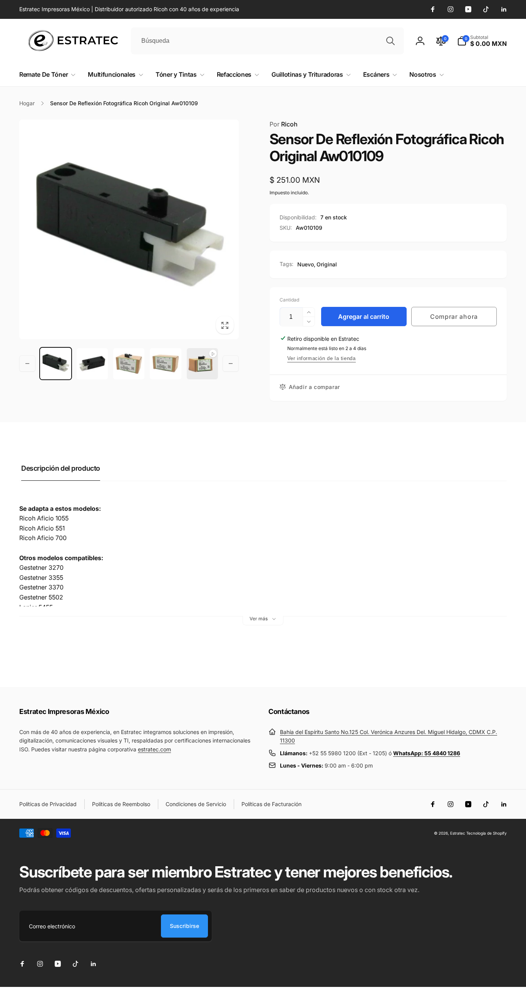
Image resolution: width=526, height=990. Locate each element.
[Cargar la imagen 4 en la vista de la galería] (165, 363)
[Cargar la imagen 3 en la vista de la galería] (128, 363)
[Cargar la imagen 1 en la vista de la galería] (55, 363)
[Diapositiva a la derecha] (231, 363)
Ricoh (284, 124)
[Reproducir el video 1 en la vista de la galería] (202, 363)
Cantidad (289, 299)
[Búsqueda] (390, 41)
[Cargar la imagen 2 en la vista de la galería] (92, 363)
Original (327, 264)
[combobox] (267, 40)
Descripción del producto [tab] (60, 468)
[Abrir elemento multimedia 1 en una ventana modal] (129, 229)
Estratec (457, 833)
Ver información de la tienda (321, 358)
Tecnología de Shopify (486, 833)
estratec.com (154, 749)
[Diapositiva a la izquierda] (27, 363)
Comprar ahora (454, 316)
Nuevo (305, 264)
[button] (482, 41)
